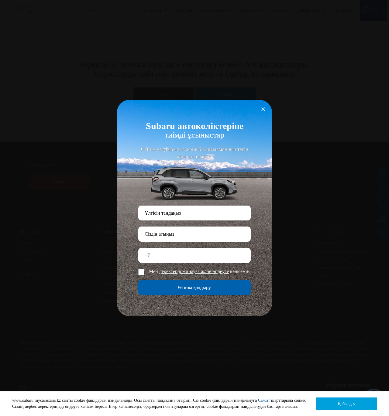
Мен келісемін (199, 271)
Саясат (264, 400)
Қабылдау (346, 403)
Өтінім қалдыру (194, 287)
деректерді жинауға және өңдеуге (194, 271)
